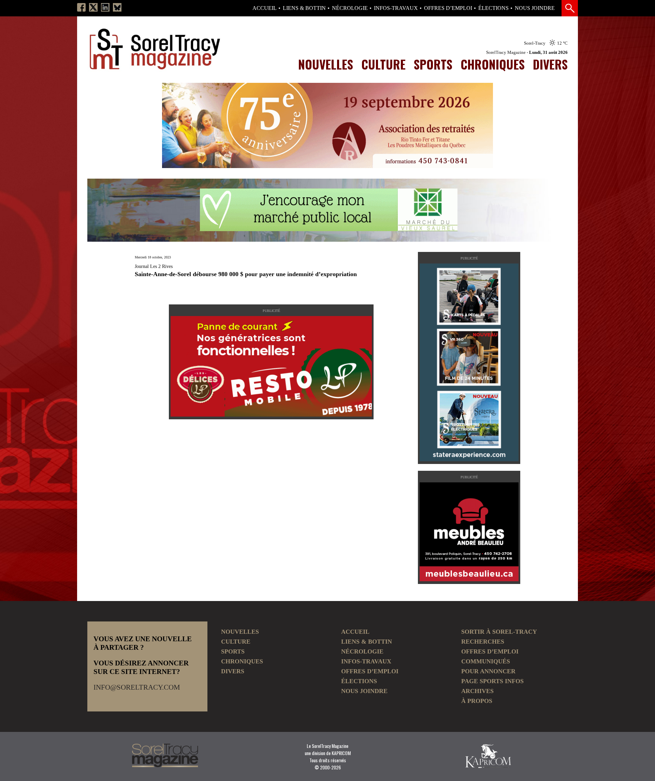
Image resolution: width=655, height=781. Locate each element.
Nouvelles (325, 64)
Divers (550, 64)
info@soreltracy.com (136, 687)
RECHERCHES (482, 641)
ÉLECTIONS (493, 8)
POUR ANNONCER (488, 671)
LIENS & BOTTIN (304, 8)
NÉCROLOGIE (350, 8)
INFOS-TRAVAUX (396, 8)
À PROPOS (476, 700)
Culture (383, 64)
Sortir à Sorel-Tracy (499, 631)
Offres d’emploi (448, 8)
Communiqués (485, 661)
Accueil (264, 8)
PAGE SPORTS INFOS (492, 681)
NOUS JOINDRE (535, 8)
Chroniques (493, 64)
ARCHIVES (477, 691)
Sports (433, 64)
